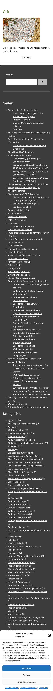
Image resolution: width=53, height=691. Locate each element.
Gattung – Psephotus (18, 517)
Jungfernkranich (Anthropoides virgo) (31, 388)
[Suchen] (42, 82)
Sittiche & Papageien (17, 582)
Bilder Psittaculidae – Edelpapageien (25, 465)
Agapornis (13, 420)
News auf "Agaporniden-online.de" (24, 556)
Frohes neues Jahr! (17, 220)
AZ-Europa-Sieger (16, 436)
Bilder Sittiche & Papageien (20, 472)
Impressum (43, 688)
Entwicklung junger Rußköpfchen (23, 488)
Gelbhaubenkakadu (17, 527)
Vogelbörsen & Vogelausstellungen (24, 617)
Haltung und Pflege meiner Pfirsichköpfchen (29, 530)
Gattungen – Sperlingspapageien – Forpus (27, 520)
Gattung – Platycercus (18, 514)
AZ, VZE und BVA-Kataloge (21, 152)
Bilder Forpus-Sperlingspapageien (24, 459)
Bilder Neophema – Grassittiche (23, 462)
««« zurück (26, 57)
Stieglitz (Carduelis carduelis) (21, 278)
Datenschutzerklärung (29, 688)
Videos (11, 611)
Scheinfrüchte (14, 265)
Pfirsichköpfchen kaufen (19, 572)
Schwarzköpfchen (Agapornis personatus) (28, 407)
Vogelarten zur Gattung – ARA (27, 329)
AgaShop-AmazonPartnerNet (21, 423)
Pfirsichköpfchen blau (18, 566)
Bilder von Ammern (17, 475)
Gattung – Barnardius (18, 504)
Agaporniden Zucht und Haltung (23, 110)
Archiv (11, 427)
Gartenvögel (14, 498)
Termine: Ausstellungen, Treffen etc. (25, 358)
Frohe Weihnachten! (17, 216)
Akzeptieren (26, 668)
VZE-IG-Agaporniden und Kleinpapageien (27, 624)
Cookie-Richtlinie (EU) (18, 210)
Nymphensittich (15, 559)
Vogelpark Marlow (16, 362)
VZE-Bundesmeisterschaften (21, 620)
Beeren (11, 449)
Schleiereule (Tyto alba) (19, 271)
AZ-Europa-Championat (19, 433)
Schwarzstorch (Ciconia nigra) (27, 378)
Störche (16, 371)
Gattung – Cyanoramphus (20, 511)
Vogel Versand (14, 614)
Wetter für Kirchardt (17, 404)
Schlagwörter (14, 268)
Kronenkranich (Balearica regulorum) (30, 391)
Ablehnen (26, 675)
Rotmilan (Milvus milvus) (19, 262)
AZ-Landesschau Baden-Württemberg (25, 443)
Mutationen (13, 553)
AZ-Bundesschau (16, 430)
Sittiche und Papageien (19, 275)
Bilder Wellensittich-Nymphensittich (25, 478)
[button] (49, 635)
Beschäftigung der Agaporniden (23, 456)
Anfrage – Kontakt (21, 119)
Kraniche (17, 384)
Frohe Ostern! (14, 213)
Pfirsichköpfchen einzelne (20, 569)
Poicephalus (13, 578)
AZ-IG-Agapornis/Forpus (19, 155)
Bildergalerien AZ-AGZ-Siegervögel (24, 194)
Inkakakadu (13, 536)
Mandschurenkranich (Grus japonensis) (31, 394)
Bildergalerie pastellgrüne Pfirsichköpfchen (28, 184)
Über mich (18, 129)
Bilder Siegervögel (16, 469)
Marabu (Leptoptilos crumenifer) (23, 249)
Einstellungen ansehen (27, 682)
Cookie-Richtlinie (12, 688)
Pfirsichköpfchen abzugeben (21, 562)
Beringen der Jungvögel (19, 453)
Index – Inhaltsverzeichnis (20, 229)
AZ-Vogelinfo (14, 446)
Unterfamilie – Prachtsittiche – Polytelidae (27, 591)
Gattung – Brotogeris (18, 507)
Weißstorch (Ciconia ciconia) (26, 375)
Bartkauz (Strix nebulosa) (25, 381)
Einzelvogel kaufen (17, 485)
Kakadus (12, 540)
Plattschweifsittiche (17, 575)
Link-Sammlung (15, 245)
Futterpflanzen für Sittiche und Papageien (27, 491)
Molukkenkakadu (16, 543)
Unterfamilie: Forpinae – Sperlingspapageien (29, 598)
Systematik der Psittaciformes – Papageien (28, 281)
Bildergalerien (14, 482)
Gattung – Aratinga (17, 501)
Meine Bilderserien (16, 252)
